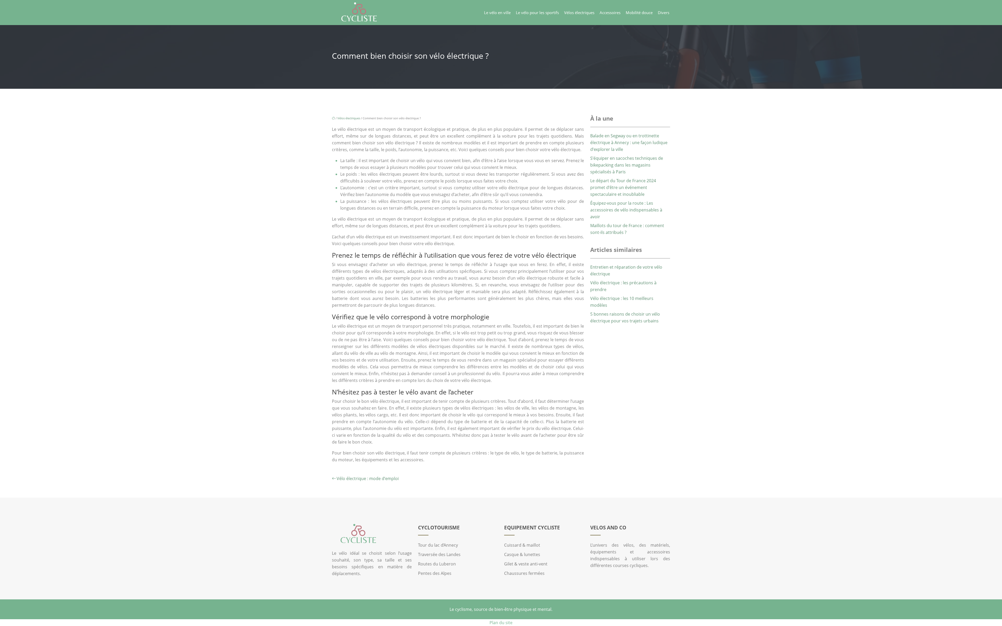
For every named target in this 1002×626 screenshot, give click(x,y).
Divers (663, 12)
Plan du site (501, 622)
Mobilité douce (639, 12)
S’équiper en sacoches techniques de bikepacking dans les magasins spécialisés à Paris (626, 165)
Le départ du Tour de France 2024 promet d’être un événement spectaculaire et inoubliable (623, 187)
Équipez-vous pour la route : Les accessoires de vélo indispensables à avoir (626, 210)
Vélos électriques (579, 12)
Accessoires (610, 12)
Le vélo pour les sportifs (537, 12)
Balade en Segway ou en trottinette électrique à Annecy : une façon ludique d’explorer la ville (628, 142)
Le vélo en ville (497, 12)
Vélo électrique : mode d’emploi (368, 478)
